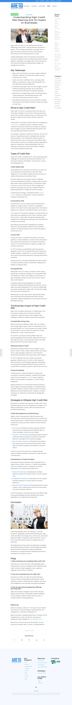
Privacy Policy (41, 660)
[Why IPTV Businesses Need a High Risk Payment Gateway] (1, 352)
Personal (57, 103)
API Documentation (42, 673)
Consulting (27, 668)
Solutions (26, 664)
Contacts (26, 676)
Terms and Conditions (42, 662)
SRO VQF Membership (42, 667)
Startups (57, 106)
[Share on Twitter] (22, 640)
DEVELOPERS (58, 1)
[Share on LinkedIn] (36, 640)
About (26, 672)
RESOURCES (52, 1)
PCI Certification (41, 664)
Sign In (39, 680)
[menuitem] (14, 6)
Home (26, 662)
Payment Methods (28, 666)
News (56, 91)
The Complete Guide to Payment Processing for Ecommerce (58, 67)
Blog (26, 679)
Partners (26, 670)
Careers (26, 674)
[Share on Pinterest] (29, 640)
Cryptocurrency (59, 79)
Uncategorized (59, 108)
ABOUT (37, 1)
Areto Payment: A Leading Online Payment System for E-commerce (57, 46)
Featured (57, 85)
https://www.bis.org (35, 619)
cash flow (30, 377)
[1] (29, 36)
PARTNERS (42, 1)
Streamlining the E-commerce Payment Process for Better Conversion (57, 23)
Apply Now (40, 682)
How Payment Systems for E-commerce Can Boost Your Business (58, 58)
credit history (15, 124)
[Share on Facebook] (14, 640)
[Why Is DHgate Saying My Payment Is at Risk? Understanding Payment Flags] (71, 352)
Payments (58, 101)
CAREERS (47, 1)
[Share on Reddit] (44, 640)
